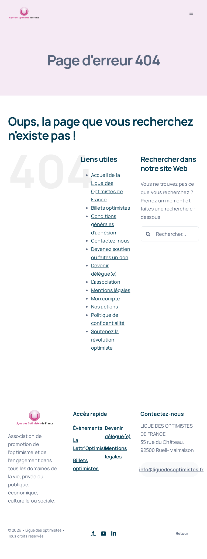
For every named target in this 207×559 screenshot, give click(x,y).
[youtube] (103, 533)
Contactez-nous (110, 240)
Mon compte (105, 298)
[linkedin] (113, 533)
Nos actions (104, 306)
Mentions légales (110, 290)
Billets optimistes (110, 208)
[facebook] (93, 533)
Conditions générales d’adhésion (103, 224)
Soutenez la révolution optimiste (105, 339)
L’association (105, 282)
